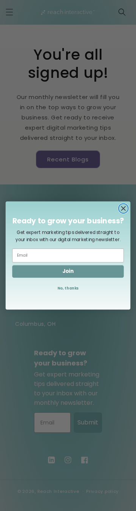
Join (67, 271)
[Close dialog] (123, 209)
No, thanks (68, 288)
